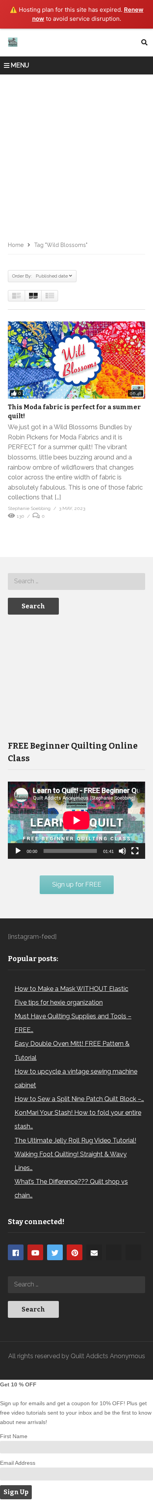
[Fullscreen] (135, 851)
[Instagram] (114, 1252)
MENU (20, 65)
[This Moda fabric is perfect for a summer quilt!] (76, 360)
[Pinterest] (74, 1252)
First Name (13, 1436)
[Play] (18, 851)
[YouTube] (35, 1252)
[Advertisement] (76, 154)
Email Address (17, 1463)
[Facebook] (16, 1252)
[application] (76, 820)
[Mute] (122, 851)
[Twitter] (55, 1252)
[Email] (94, 1252)
